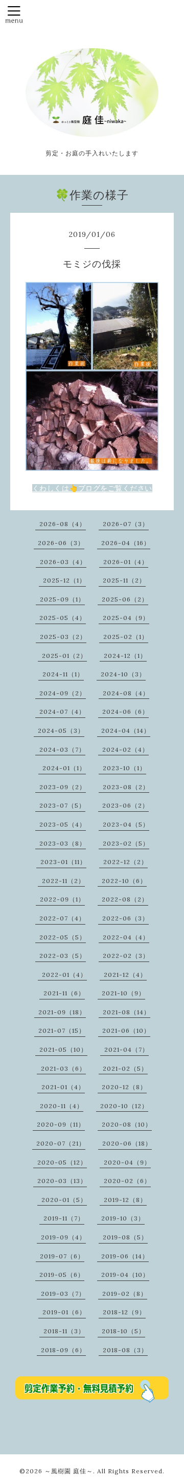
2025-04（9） (126, 618)
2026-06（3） (61, 543)
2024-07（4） (62, 711)
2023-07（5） (62, 805)
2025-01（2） (64, 655)
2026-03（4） (63, 562)
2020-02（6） (127, 1181)
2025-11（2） (124, 580)
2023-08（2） (126, 787)
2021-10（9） (123, 993)
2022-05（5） (62, 937)
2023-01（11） (63, 862)
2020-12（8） (124, 1087)
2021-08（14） (126, 1012)
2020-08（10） (127, 1124)
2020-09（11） (61, 1124)
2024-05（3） (61, 730)
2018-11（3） (64, 1331)
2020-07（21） (60, 1143)
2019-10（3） (123, 1218)
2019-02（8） (124, 1293)
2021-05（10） (63, 1049)
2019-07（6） (62, 1256)
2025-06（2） (125, 599)
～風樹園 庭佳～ (68, 1471)
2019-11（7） (63, 1218)
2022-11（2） (63, 881)
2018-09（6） (63, 1350)
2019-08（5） (125, 1237)
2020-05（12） (62, 1162)
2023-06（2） (125, 805)
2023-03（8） (62, 843)
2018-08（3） (125, 1350)
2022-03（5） (62, 955)
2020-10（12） (124, 1106)
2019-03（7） (63, 1293)
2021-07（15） (61, 1030)
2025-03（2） (63, 636)
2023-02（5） (126, 843)
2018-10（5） (123, 1331)
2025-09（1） (62, 599)
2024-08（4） (126, 693)
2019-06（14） (125, 1256)
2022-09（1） (62, 899)
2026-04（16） (125, 543)
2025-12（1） (64, 580)
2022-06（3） (125, 918)
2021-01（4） (63, 1087)
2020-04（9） (127, 1162)
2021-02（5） (125, 1068)
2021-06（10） (126, 1030)
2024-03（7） (62, 749)
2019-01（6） (64, 1312)
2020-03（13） (62, 1181)
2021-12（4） (125, 974)
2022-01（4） (64, 974)
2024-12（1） (125, 655)
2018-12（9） (124, 1312)
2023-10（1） (124, 768)
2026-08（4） (62, 524)
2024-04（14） (125, 730)
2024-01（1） (64, 768)
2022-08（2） (125, 899)
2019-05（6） (61, 1274)
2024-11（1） (63, 674)
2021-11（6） (64, 993)
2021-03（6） (63, 1068)
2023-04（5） (126, 824)
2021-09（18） (62, 1012)
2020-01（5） (64, 1200)
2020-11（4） (61, 1106)
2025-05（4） (62, 618)
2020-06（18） (127, 1143)
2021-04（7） (126, 1049)
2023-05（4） (62, 824)
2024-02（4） (125, 749)
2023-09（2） (62, 787)
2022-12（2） (125, 862)
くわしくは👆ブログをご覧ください (92, 488)
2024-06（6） (125, 711)
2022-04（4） (126, 937)
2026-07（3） (126, 524)
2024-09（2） (62, 693)
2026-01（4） (125, 562)
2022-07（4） (62, 918)
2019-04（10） (125, 1274)
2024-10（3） (123, 674)
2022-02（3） (126, 955)
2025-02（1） (125, 636)
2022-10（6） (124, 881)
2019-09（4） (63, 1237)
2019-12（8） (125, 1200)
